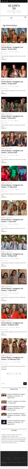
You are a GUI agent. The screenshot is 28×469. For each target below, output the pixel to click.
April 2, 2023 (4, 293)
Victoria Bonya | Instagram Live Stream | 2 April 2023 (12, 289)
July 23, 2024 (4, 86)
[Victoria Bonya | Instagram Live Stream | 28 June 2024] (14, 139)
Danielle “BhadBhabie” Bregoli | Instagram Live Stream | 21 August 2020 (16, 395)
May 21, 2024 (4, 189)
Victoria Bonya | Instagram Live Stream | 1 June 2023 (12, 220)
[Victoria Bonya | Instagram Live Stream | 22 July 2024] (14, 70)
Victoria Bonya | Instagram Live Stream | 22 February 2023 (12, 358)
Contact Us (23, 457)
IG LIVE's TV (14, 7)
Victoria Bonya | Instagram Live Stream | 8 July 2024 (12, 117)
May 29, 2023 (4, 258)
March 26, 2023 (5, 327)
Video (18, 51)
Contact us (22, 441)
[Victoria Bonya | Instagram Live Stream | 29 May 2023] (14, 242)
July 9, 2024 (4, 120)
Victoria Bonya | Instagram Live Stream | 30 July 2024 (12, 48)
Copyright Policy (16, 457)
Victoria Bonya (8, 44)
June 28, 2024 (4, 155)
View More (4, 59)
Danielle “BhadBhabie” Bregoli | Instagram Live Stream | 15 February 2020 (16, 408)
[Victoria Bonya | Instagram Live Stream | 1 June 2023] (14, 207)
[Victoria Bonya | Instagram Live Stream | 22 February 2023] (14, 345)
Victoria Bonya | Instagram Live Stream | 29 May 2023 (12, 255)
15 (17, 373)
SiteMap (19, 459)
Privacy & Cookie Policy (7, 457)
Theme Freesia (14, 462)
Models (3, 44)
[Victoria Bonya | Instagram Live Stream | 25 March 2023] (14, 311)
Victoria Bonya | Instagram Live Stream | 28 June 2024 (12, 151)
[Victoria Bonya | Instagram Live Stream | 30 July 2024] (14, 35)
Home (14, 459)
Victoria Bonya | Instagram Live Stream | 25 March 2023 (12, 324)
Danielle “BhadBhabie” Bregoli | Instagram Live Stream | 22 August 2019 (16, 422)
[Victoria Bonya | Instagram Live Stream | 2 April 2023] (14, 276)
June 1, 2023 (4, 224)
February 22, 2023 (5, 361)
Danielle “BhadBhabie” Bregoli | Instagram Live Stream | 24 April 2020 (16, 415)
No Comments (11, 51)
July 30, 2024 (4, 51)
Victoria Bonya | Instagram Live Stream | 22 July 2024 (12, 83)
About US (9, 459)
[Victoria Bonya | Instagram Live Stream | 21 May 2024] (14, 173)
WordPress (19, 462)
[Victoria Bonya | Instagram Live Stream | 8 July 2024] (14, 104)
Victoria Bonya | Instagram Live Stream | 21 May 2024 (12, 186)
